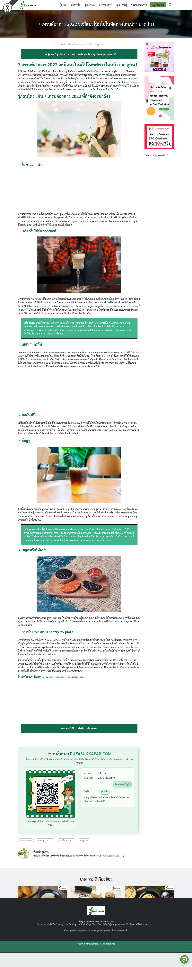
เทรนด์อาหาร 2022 (66, 840)
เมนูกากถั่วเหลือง (78, 221)
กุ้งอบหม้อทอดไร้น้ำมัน (123, 85)
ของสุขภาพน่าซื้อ (139, 4)
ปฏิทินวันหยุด (158, 4)
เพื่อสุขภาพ (84, 840)
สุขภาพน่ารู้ (121, 4)
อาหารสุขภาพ (105, 4)
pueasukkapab (26, 840)
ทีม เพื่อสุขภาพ (76, 44)
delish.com (48, 676)
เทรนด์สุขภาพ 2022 (45, 840)
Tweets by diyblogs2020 (156, 155)
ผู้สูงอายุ (63, 4)
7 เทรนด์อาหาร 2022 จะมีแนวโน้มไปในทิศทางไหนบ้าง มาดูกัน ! (96, 24)
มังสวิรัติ (89, 44)
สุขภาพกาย (89, 4)
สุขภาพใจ (75, 4)
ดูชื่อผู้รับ (104, 791)
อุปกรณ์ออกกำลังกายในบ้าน (127, 667)
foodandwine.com (63, 676)
